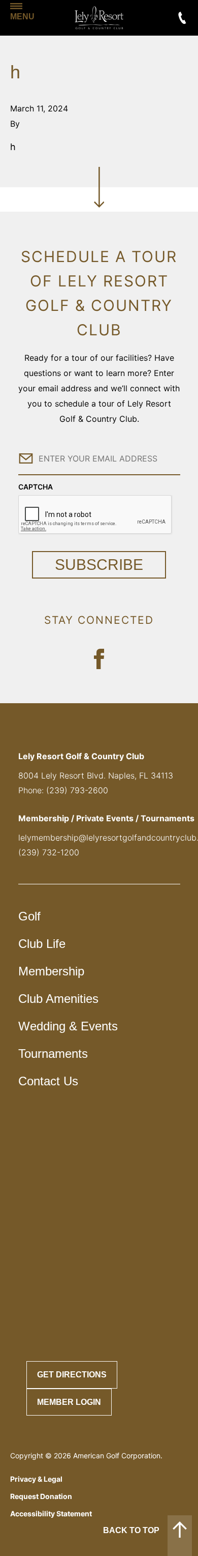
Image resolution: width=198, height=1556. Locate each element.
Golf (29, 916)
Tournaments (53, 1053)
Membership (51, 971)
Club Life (41, 943)
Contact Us (48, 1081)
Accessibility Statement (51, 1513)
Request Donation (41, 1496)
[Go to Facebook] (99, 659)
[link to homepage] (99, 18)
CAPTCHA (35, 486)
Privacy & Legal (36, 1479)
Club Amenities (58, 998)
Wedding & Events (68, 1026)
